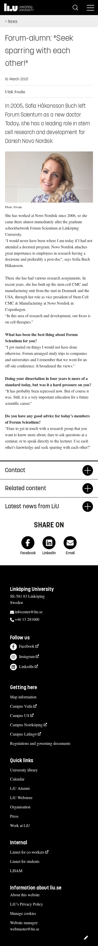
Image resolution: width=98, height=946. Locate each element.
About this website (25, 894)
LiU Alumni (20, 788)
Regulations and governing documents (40, 743)
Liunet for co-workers (27, 852)
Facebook (26, 646)
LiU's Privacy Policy (26, 904)
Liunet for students (24, 861)
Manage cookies (23, 913)
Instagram (27, 656)
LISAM (16, 870)
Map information (23, 696)
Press (14, 816)
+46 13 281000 (27, 619)
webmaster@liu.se (24, 928)
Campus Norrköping (26, 724)
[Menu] (90, 7)
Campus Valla (21, 706)
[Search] (75, 7)
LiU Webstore (21, 797)
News (13, 21)
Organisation (20, 806)
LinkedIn (26, 666)
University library (24, 769)
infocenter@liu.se (28, 611)
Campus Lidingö (23, 734)
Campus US (19, 715)
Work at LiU (20, 825)
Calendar (17, 779)
